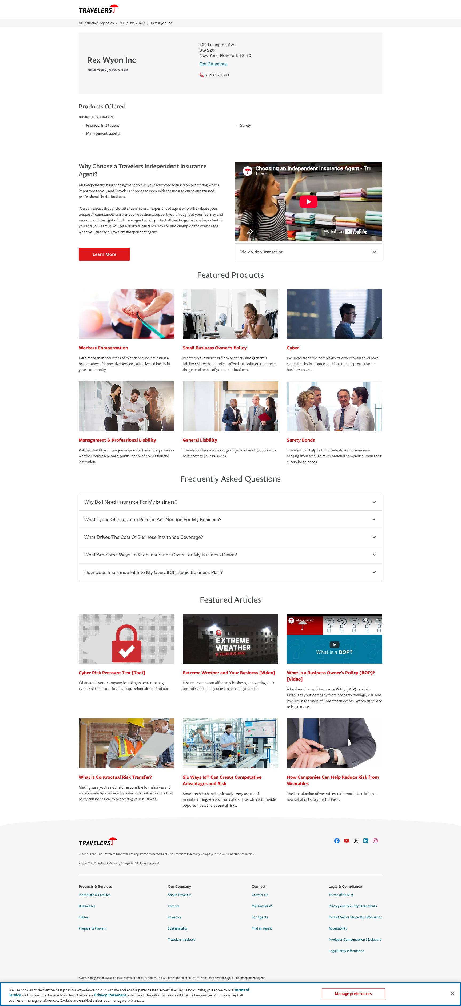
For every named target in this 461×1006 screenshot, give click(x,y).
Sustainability (178, 928)
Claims (84, 917)
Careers (174, 906)
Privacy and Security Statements (353, 906)
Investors (175, 917)
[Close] (452, 993)
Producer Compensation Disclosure (355, 940)
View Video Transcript (261, 252)
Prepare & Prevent (93, 928)
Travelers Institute (181, 940)
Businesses (87, 906)
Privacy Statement (110, 995)
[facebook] (339, 840)
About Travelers (180, 895)
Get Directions (214, 63)
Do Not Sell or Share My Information (355, 917)
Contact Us (260, 895)
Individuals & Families (94, 895)
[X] (358, 840)
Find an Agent (262, 928)
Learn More (104, 254)
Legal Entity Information (346, 951)
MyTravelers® (262, 906)
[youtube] (348, 840)
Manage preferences (353, 993)
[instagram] (377, 840)
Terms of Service (341, 895)
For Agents (260, 917)
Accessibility (338, 928)
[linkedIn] (368, 840)
